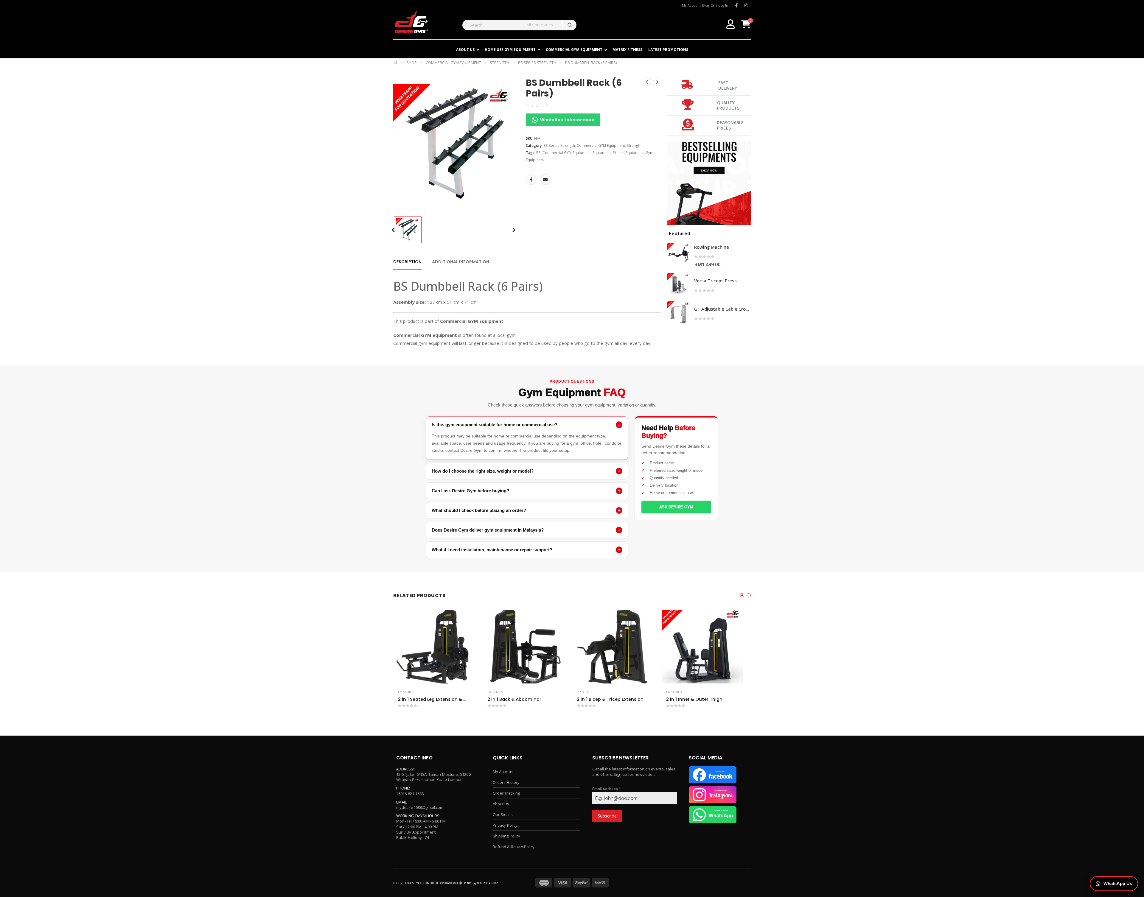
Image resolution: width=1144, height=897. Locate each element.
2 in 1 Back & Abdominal (514, 699)
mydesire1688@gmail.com (419, 807)
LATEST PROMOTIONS (668, 49)
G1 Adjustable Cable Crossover (722, 309)
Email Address (606, 789)
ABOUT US (465, 49)
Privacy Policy (505, 825)
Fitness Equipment (628, 152)
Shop (411, 62)
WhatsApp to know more (567, 120)
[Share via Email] (545, 179)
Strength (499, 62)
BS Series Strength (537, 62)
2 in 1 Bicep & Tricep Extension (610, 699)
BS (538, 152)
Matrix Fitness (627, 49)
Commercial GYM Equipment (574, 49)
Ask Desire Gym (676, 507)
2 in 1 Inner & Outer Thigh (694, 699)
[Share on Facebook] (531, 179)
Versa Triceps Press (715, 281)
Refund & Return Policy (513, 846)
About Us (501, 803)
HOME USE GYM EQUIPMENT (510, 49)
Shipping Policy (506, 836)
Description (407, 262)
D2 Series (406, 692)
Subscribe (607, 816)
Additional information (460, 262)
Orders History (506, 782)
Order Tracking (506, 793)
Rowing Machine (711, 247)
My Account (503, 771)
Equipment (602, 152)
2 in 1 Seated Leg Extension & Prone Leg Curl (432, 699)
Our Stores (503, 814)
